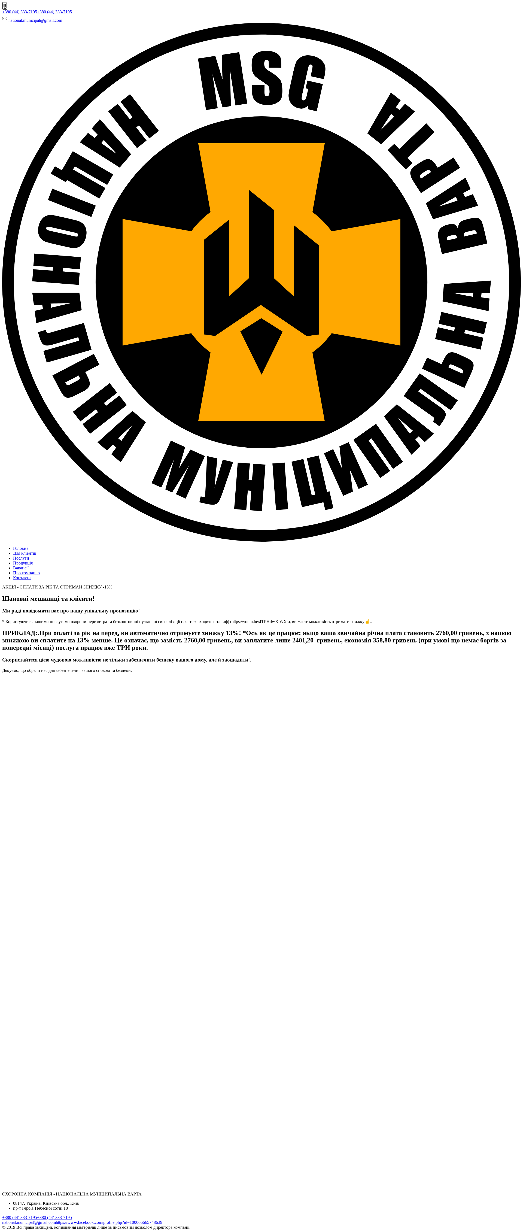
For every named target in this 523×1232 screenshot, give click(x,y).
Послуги (21, 558)
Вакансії (21, 568)
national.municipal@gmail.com (35, 20)
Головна (20, 548)
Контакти (22, 577)
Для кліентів (24, 553)
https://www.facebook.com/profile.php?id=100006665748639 (109, 1222)
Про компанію (26, 573)
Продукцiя (23, 563)
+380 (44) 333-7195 (19, 12)
